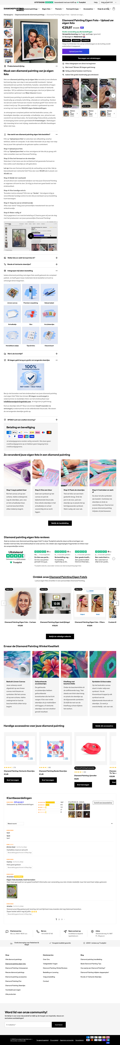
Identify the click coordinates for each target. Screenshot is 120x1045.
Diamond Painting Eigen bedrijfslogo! (55, 622)
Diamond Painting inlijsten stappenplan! (95, 972)
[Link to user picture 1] (12, 891)
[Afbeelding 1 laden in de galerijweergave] (8, 23)
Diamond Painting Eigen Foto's (68, 577)
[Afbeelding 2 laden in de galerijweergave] (8, 33)
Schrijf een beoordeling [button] (103, 803)
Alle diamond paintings (13, 959)
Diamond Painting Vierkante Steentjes (19, 771)
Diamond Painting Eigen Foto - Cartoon (20, 622)
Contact (46, 981)
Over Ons (46, 959)
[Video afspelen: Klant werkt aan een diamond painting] (70, 93)
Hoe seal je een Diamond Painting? (93, 968)
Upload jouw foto (75, 51)
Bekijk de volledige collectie (60, 636)
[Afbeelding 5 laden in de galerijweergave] (8, 62)
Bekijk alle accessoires (104, 726)
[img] (10, 830)
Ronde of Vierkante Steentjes (91, 977)
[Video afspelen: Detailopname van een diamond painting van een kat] (108, 93)
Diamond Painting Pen (13, 981)
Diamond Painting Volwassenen (16, 968)
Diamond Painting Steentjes (15, 985)
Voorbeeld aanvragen (13, 990)
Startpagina (8, 15)
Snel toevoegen (13, 780)
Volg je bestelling (49, 977)
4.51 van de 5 (19, 802)
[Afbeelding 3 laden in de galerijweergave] (8, 43)
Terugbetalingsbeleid (42, 1040)
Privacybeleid (54, 1040)
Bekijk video (67, 106)
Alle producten (10, 994)
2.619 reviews (20, 559)
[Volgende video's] (113, 95)
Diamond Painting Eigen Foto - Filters (90, 622)
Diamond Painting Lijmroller (85, 776)
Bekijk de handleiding (60, 523)
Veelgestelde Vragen (50, 964)
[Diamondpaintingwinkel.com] (14, 8)
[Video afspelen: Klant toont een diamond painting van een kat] (89, 93)
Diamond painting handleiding (91, 959)
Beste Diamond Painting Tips (91, 964)
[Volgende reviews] (113, 558)
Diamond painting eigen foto (15, 964)
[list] (89, 98)
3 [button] (61, 919)
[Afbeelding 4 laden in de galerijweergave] (8, 53)
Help (96, 2)
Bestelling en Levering (50, 972)
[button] (113, 8)
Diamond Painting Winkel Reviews (55, 968)
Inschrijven (59, 1025)
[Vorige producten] (3, 603)
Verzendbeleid (79, 1040)
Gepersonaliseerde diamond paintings (30, 15)
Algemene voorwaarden (67, 1040)
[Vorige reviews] (29, 558)
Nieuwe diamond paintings (14, 972)
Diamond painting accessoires (16, 977)
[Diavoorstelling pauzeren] (92, 2)
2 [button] (59, 919)
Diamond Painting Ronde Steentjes (53, 771)
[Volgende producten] (116, 603)
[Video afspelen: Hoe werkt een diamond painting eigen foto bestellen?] (31, 236)
